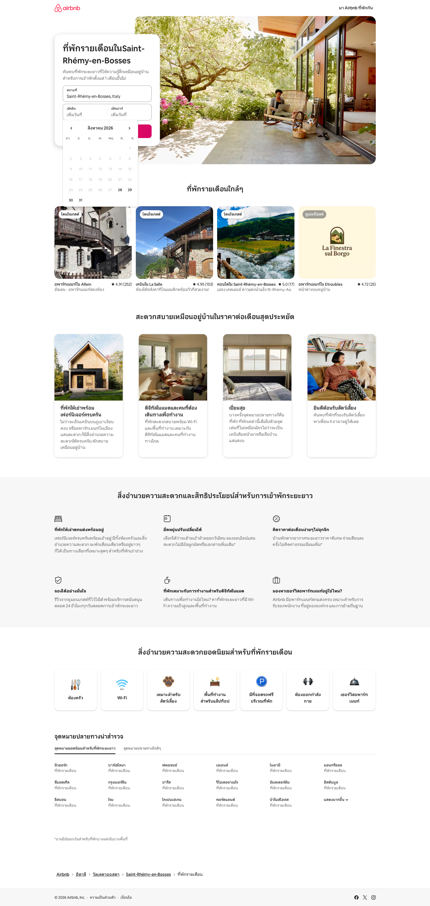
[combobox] (107, 96)
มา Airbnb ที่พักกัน (356, 8)
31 (80, 200)
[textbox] (85, 115)
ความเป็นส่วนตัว (103, 897)
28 (120, 190)
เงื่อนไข (126, 897)
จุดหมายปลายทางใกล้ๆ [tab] (142, 748)
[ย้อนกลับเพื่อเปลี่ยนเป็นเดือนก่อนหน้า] (71, 128)
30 (71, 200)
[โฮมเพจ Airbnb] (67, 8)
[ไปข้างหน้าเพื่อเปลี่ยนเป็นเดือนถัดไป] (129, 128)
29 (130, 190)
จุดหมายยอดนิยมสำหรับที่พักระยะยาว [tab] (84, 748)
